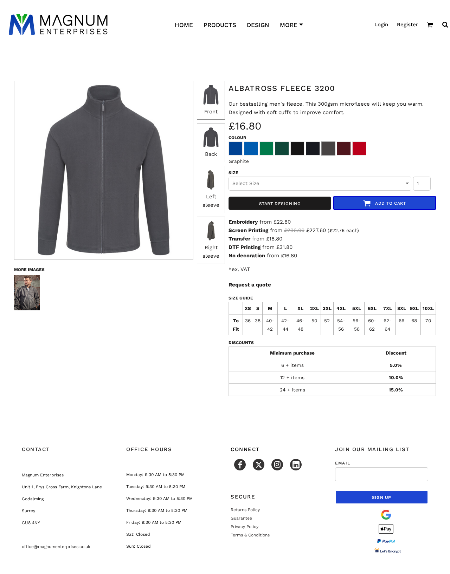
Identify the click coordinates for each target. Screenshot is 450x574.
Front (211, 111)
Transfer (239, 239)
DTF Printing (245, 247)
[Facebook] (240, 464)
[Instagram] (277, 464)
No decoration (247, 255)
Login (381, 24)
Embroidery (243, 222)
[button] (430, 24)
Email (342, 463)
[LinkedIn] (296, 464)
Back (211, 154)
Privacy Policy (244, 526)
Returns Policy (245, 509)
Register (407, 24)
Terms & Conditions (250, 535)
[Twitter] (258, 464)
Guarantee (241, 518)
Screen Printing (248, 230)
